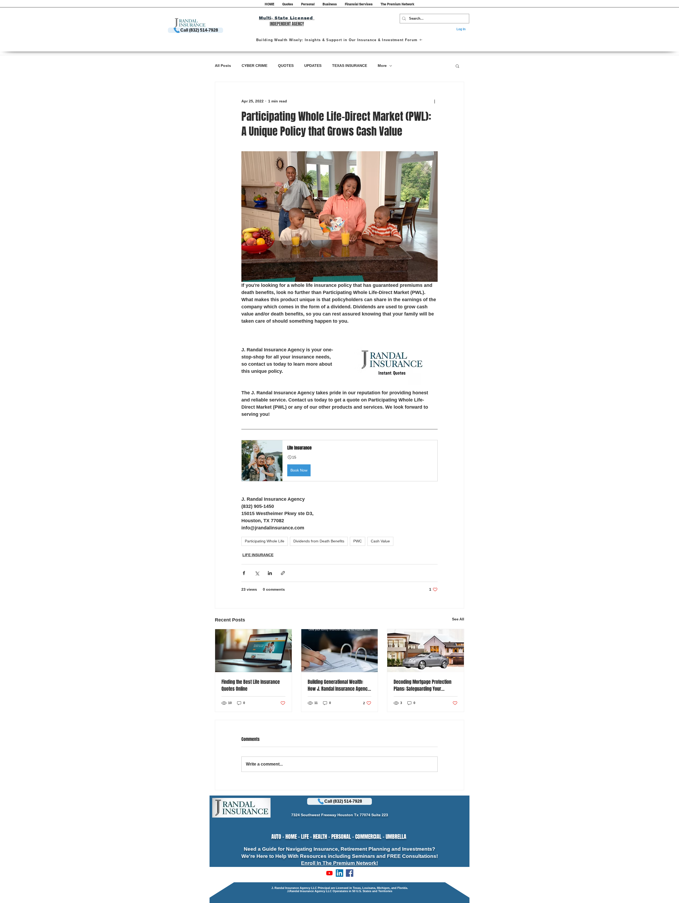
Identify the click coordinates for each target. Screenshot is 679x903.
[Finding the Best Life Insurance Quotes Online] (253, 650)
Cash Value (380, 541)
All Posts (223, 65)
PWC (357, 541)
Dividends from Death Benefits (318, 541)
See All (458, 619)
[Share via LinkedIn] (269, 573)
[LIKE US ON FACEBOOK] (349, 873)
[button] (287, 6)
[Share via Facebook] (243, 573)
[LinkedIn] (339, 873)
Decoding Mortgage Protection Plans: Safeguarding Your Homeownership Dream (422, 685)
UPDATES (312, 65)
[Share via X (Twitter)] (256, 573)
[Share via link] (282, 573)
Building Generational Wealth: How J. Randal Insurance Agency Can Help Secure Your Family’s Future (339, 685)
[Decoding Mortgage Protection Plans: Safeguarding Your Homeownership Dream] (425, 650)
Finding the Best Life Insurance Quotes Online (250, 685)
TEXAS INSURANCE (349, 65)
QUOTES (286, 65)
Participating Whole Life (264, 541)
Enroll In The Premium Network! (339, 863)
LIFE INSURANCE (257, 555)
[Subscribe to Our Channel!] (329, 873)
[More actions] (434, 101)
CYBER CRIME (254, 65)
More (382, 65)
